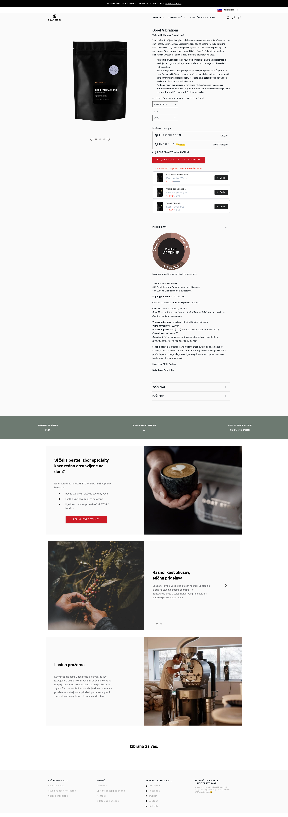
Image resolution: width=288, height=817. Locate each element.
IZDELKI (156, 17)
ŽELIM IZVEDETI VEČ (86, 519)
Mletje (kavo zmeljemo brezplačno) (178, 98)
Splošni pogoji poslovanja (111, 791)
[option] (144, 3)
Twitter (153, 796)
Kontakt (101, 796)
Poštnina (102, 785)
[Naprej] (108, 138)
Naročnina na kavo (202, 17)
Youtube (153, 801)
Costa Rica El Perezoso (177, 174)
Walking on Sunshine (176, 189)
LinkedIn (154, 806)
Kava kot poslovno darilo (62, 791)
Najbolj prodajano (58, 796)
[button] (189, 227)
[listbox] (228, 10)
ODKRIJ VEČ (175, 17)
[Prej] (92, 138)
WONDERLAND (173, 203)
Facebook (154, 791)
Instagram (155, 785)
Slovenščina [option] (229, 10)
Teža (155, 112)
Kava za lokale (56, 785)
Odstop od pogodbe (108, 801)
